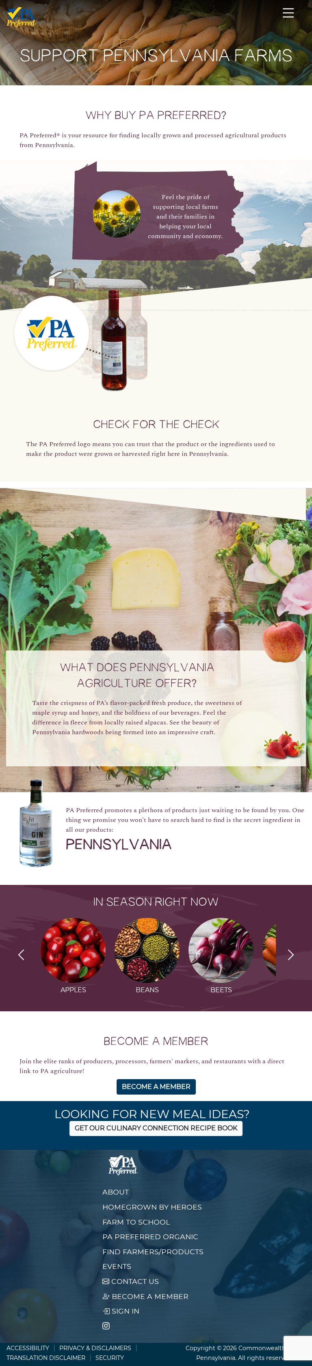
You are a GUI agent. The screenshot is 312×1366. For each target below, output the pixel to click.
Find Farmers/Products (153, 1251)
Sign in (124, 1311)
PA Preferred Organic (150, 1236)
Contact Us (134, 1281)
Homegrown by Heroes (152, 1207)
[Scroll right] (291, 956)
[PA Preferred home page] (21, 17)
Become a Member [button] (156, 1087)
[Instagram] (106, 1326)
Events (116, 1266)
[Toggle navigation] (288, 17)
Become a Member (149, 1296)
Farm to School (136, 1222)
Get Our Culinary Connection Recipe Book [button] (156, 1128)
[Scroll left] (21, 956)
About (115, 1192)
